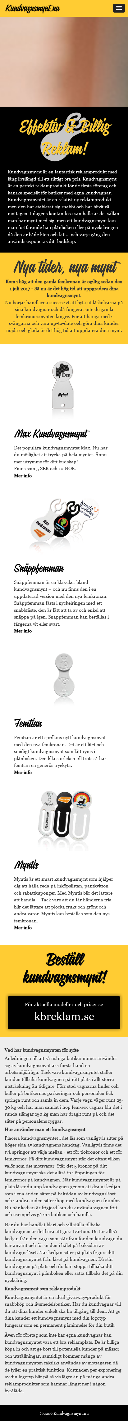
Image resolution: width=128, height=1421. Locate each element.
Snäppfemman (38, 567)
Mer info (23, 475)
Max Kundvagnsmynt (50, 433)
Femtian (27, 722)
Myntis (26, 864)
